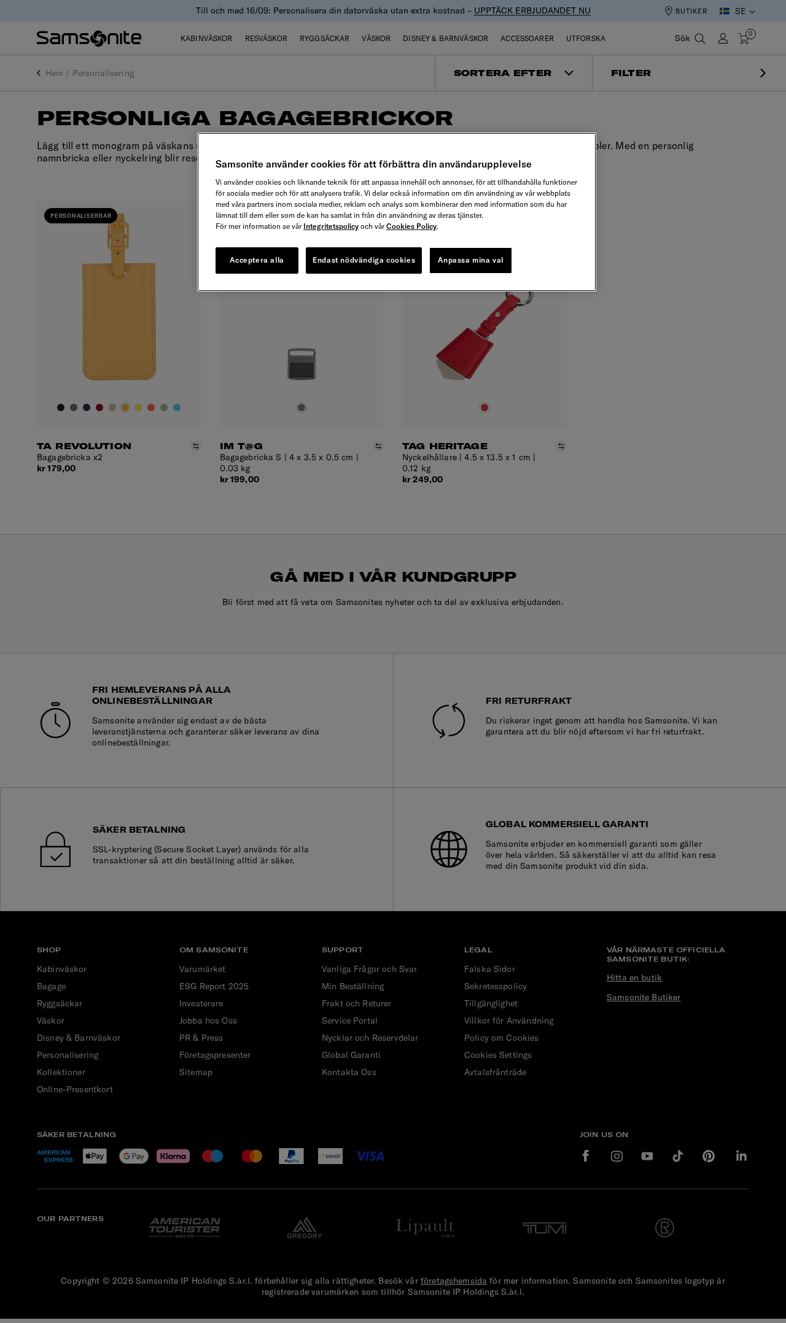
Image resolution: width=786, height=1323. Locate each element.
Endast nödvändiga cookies (364, 259)
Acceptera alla (257, 259)
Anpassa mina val (471, 259)
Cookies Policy (411, 226)
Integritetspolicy (331, 226)
